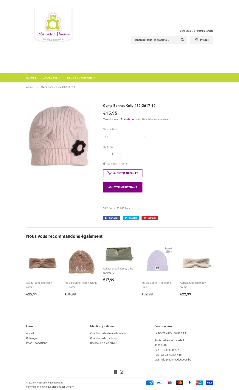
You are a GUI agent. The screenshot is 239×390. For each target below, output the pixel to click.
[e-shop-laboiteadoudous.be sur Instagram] (122, 372)
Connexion (185, 31)
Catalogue (50, 77)
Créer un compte (204, 31)
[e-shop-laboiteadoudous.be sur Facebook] (115, 372)
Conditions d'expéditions (104, 338)
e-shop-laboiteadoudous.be (48, 382)
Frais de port (128, 119)
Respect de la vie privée (103, 343)
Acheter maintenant (122, 187)
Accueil (31, 77)
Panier (204, 39)
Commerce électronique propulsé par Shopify (50, 386)
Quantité (108, 146)
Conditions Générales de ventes (108, 333)
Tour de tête (110, 129)
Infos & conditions (79, 77)
